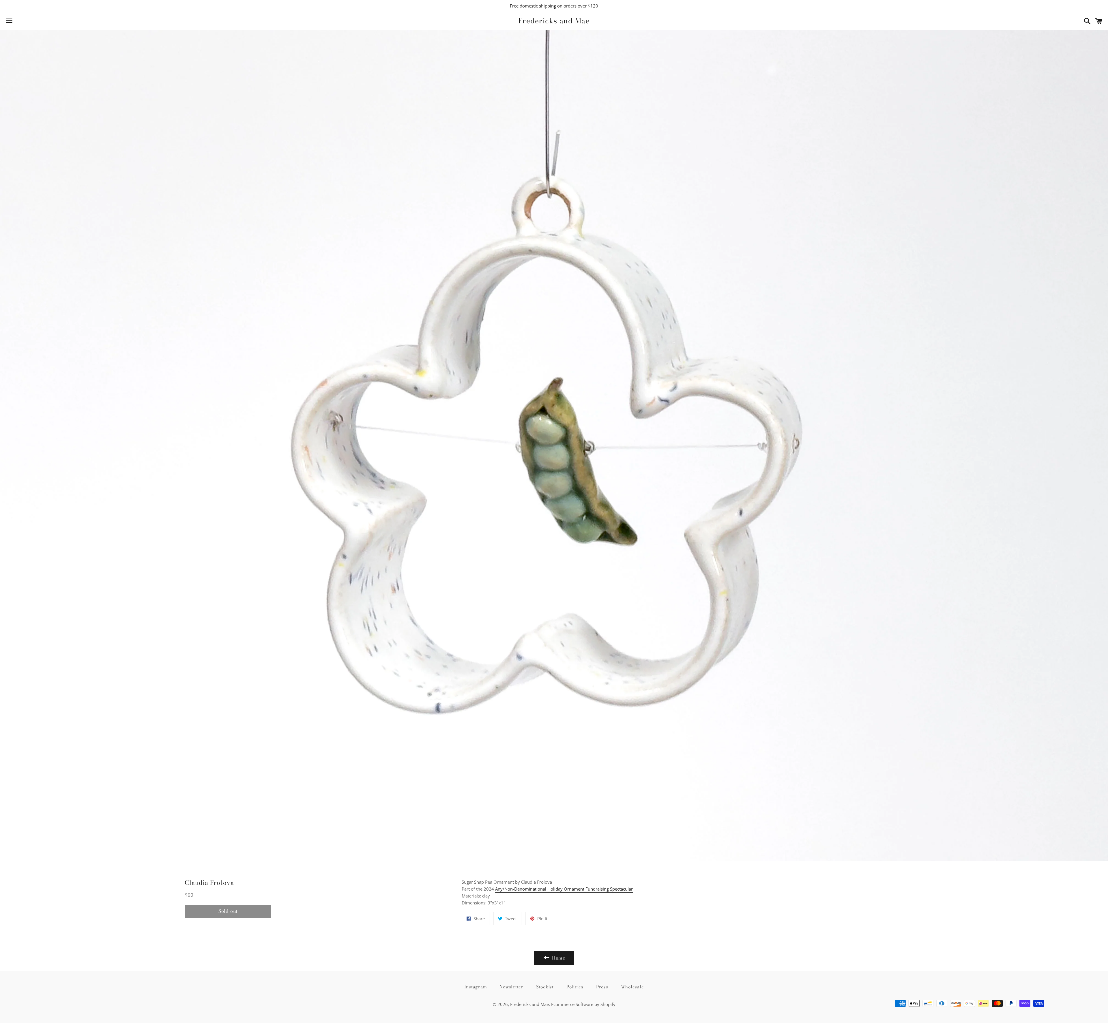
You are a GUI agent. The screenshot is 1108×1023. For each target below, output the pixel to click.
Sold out (227, 911)
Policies (574, 986)
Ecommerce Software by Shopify (583, 1004)
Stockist (545, 986)
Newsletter (511, 986)
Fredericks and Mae (554, 21)
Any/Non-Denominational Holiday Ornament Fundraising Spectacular (564, 889)
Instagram (475, 986)
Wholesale (632, 986)
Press (602, 986)
